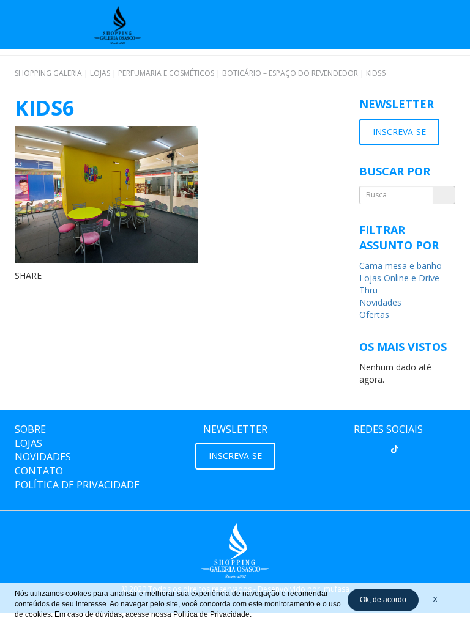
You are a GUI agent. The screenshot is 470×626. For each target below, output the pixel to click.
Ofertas (374, 314)
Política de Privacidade (77, 485)
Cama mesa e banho (400, 265)
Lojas (28, 443)
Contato (39, 470)
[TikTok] (394, 449)
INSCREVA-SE (399, 132)
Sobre (30, 429)
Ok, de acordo (383, 599)
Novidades (380, 302)
